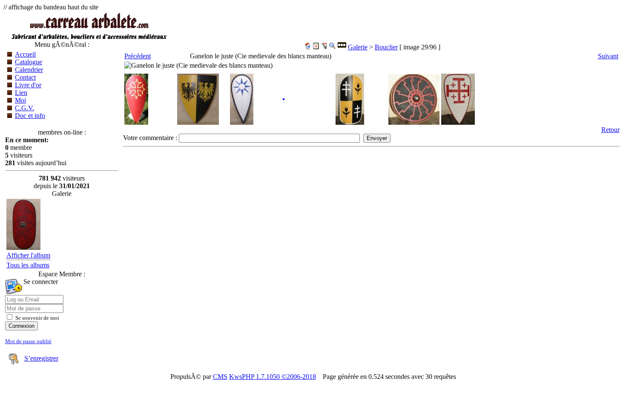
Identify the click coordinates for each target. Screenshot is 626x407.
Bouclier (386, 47)
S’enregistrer (41, 358)
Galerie (358, 47)
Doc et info (30, 115)
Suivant (608, 56)
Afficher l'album (28, 255)
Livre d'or (28, 85)
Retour (610, 129)
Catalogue (28, 62)
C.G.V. (24, 108)
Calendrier (29, 69)
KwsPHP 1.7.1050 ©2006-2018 (272, 376)
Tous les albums (27, 265)
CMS (220, 376)
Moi (20, 100)
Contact (25, 77)
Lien (21, 92)
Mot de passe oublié (28, 341)
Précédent (137, 56)
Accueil (25, 54)
